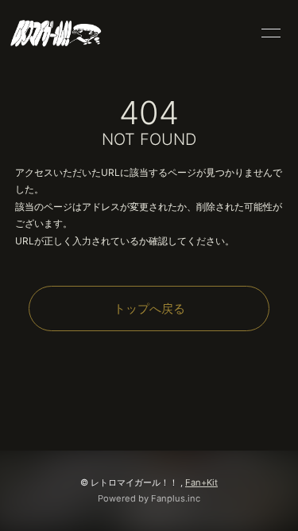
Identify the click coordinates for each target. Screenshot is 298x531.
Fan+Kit (201, 482)
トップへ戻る (149, 308)
